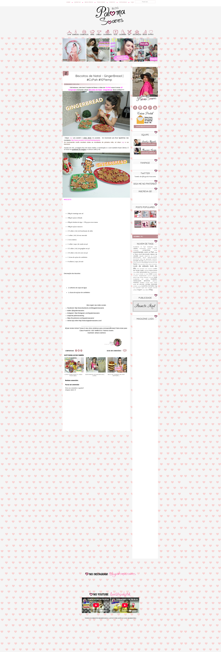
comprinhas (148, 250)
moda (142, 274)
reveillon (143, 282)
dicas (145, 257)
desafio (142, 256)
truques (150, 287)
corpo (155, 250)
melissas (146, 270)
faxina (135, 264)
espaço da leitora (148, 261)
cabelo (136, 248)
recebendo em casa (142, 279)
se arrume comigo (144, 284)
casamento (143, 248)
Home (68, 2)
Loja (132, 2)
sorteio (135, 286)
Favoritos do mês (152, 262)
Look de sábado (141, 266)
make (142, 270)
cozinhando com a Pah (71, 84)
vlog (151, 289)
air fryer (144, 246)
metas (134, 272)
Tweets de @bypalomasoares (145, 177)
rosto (152, 282)
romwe (148, 282)
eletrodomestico (152, 257)
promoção (151, 277)
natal (151, 274)
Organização (143, 275)
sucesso (139, 286)
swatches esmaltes (148, 286)
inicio (147, 264)
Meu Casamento (152, 272)
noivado (155, 274)
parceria (150, 275)
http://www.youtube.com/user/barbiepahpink (85, 140)
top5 (143, 287)
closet (149, 248)
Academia (137, 247)
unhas (135, 290)
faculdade (145, 262)
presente (146, 277)
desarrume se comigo (151, 256)
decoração (146, 254)
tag (156, 286)
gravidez (143, 264)
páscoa (135, 277)
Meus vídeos (89, 2)
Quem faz (77, 2)
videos (147, 290)
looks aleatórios (149, 268)
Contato (112, 2)
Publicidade (101, 2)
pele (138, 277)
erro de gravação (146, 259)
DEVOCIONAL (138, 257)
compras (137, 250)
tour (146, 287)
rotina (155, 282)
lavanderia (154, 264)
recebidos (154, 279)
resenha (136, 282)
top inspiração (137, 287)
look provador (141, 268)
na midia (146, 274)
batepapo (151, 247)
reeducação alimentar (143, 281)
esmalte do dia (138, 261)
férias (139, 264)
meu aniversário (142, 272)
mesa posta (153, 270)
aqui (71, 138)
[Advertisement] (145, 349)
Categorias (123, 2)
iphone (150, 264)
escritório (154, 259)
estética (155, 261)
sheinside (154, 284)
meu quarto (136, 274)
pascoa (155, 275)
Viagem (140, 290)
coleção (154, 248)
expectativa (139, 262)
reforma (155, 281)
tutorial (155, 287)
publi (155, 277)
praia (142, 277)
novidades (136, 275)
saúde (135, 284)
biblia (156, 246)
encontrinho (136, 259)
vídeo (144, 290)
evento (135, 262)
